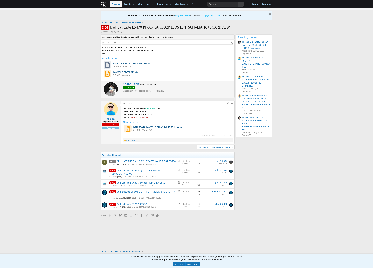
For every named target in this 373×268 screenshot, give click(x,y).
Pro (193, 4)
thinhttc (112, 164)
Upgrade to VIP (212, 15)
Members (180, 4)
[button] (133, 4)
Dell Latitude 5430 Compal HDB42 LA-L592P (141, 182)
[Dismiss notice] (269, 14)
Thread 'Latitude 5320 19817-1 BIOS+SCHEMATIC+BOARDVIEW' (256, 62)
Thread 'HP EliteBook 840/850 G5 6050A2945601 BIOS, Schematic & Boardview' (256, 81)
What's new (144, 4)
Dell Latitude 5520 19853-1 (131, 204)
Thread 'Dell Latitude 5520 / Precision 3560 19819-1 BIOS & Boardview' (256, 44)
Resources (162, 4)
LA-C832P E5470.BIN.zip (125, 72)
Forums (116, 4)
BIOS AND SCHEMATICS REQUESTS (141, 164)
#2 (232, 103)
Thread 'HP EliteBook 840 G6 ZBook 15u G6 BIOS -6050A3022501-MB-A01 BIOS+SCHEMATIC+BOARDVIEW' (256, 101)
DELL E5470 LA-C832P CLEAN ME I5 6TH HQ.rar (158, 127)
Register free (182, 15)
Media (127, 4)
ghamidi (112, 176)
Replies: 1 (119, 42)
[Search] (241, 4)
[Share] (232, 42)
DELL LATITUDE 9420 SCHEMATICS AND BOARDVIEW (146, 161)
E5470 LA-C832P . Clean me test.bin (132, 63)
